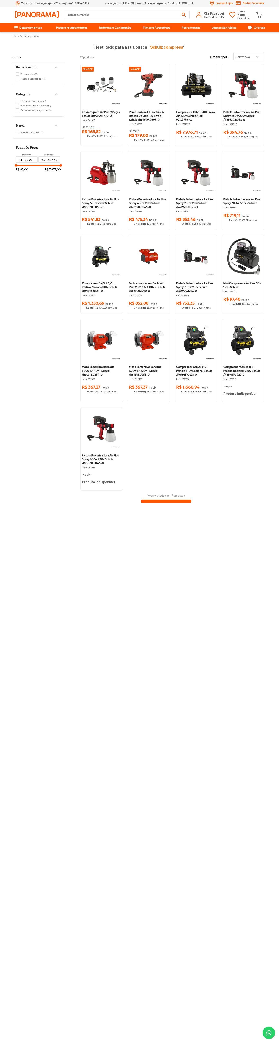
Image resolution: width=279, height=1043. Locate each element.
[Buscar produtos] (184, 15)
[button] (38, 67)
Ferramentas (29, 74)
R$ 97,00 (22, 169)
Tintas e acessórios (32, 78)
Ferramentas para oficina (35, 105)
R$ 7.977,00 (53, 169)
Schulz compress (29, 36)
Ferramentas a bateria (33, 100)
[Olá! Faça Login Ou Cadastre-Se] (211, 15)
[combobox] (127, 15)
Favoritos (243, 15)
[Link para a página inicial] (14, 36)
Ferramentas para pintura (36, 110)
